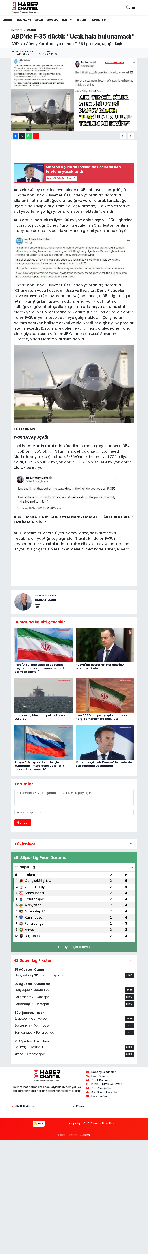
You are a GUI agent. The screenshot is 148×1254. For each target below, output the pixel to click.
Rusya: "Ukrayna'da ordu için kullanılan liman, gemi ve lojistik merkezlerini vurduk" (39, 765)
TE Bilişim (84, 1135)
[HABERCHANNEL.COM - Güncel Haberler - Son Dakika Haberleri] (24, 7)
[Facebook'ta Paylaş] (15, 136)
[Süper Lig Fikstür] (132, 960)
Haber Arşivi (99, 1096)
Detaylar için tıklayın (74, 947)
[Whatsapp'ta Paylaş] (29, 136)
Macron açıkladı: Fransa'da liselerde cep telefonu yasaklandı (104, 764)
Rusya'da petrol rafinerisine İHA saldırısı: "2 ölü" (100, 666)
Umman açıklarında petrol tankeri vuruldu (41, 717)
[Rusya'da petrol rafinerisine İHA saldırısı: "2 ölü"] (105, 644)
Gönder (23, 822)
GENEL (7, 19)
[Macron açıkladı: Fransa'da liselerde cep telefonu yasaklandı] (105, 742)
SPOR (39, 19)
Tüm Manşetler (101, 1088)
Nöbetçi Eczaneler (103, 1072)
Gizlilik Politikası (25, 1106)
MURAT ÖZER (45, 599)
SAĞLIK (52, 19)
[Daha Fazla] (36, 136)
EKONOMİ (24, 19)
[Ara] (128, 7)
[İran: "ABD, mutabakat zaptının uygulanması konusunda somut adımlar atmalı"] (43, 644)
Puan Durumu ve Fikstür (106, 1084)
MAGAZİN (99, 19)
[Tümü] (132, 844)
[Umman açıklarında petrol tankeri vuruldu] (43, 695)
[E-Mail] (38, 607)
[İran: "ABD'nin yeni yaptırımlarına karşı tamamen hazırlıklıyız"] (105, 695)
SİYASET (82, 19)
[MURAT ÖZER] (23, 602)
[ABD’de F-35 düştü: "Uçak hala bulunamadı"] (74, 94)
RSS (40, 1123)
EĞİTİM (67, 19)
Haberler (17, 30)
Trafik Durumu (100, 1080)
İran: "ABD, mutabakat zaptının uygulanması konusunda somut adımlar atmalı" (39, 668)
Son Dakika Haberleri (104, 1092)
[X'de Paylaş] (22, 136)
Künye (80, 1106)
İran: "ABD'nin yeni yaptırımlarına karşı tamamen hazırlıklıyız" (101, 717)
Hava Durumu (100, 1076)
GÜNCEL (32, 30)
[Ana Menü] (133, 7)
